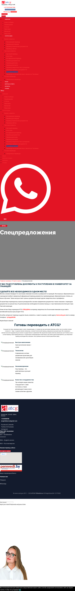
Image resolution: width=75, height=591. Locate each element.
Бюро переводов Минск (8, 473)
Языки (6, 81)
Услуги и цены (8, 35)
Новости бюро (9, 22)
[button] (32, 91)
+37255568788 (9, 7)
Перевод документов (13, 60)
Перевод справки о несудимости (16, 69)
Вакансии (7, 31)
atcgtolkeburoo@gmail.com (9, 421)
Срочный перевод (11, 54)
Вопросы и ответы (10, 84)
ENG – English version (7, 440)
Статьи (6, 27)
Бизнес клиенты (9, 39)
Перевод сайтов (11, 48)
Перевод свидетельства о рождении (17, 67)
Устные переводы (10, 76)
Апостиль (9, 56)
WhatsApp (3, 483)
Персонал (7, 33)
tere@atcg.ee (60, 315)
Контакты (7, 86)
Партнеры (7, 29)
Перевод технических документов (17, 46)
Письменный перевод (13, 42)
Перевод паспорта (12, 65)
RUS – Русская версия (7, 443)
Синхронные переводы (13, 79)
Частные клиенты (10, 51)
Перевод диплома (12, 63)
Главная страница (5, 281)
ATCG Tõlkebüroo (37, 493)
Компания (7, 19)
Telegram (3, 480)
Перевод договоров (12, 44)
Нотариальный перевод (13, 58)
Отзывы (7, 88)
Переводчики (8, 24)
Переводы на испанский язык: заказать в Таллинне (22, 74)
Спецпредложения (12, 72)
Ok (20, 589)
